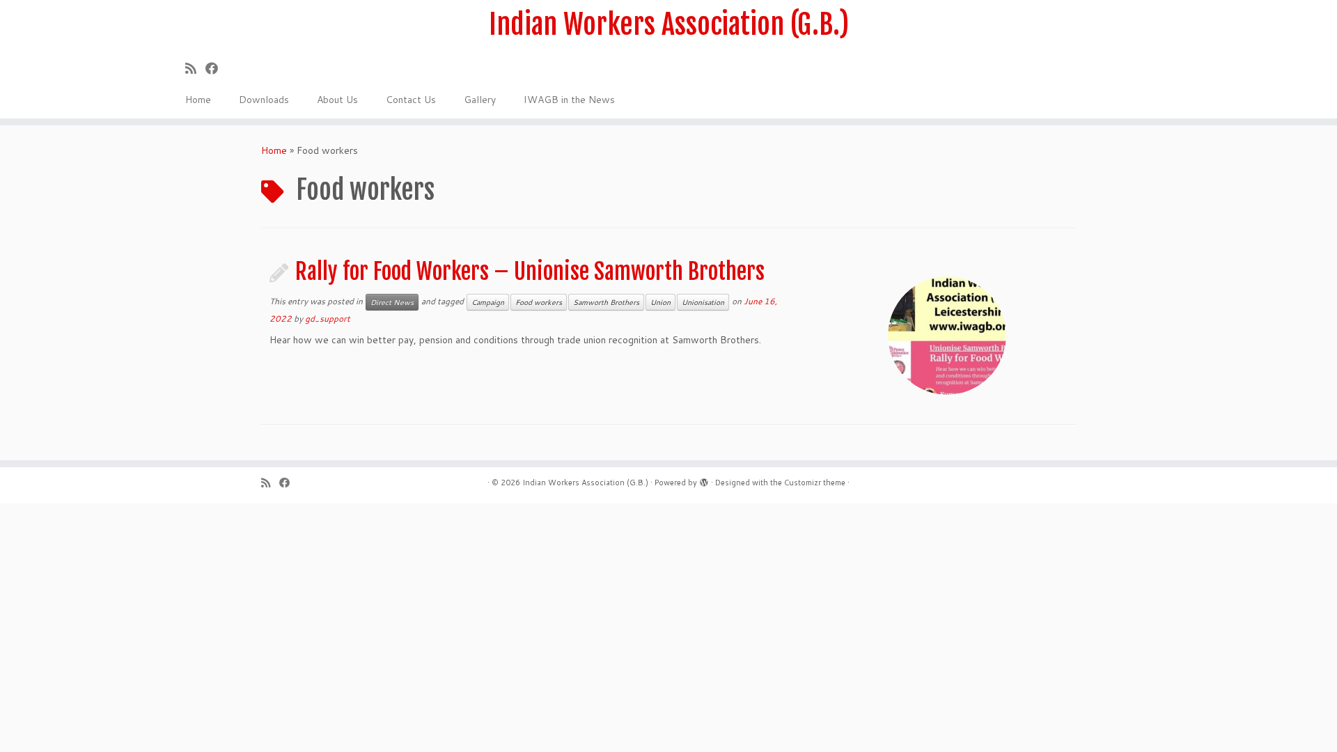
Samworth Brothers (606, 302)
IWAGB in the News (569, 100)
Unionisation (703, 302)
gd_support (327, 318)
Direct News (392, 302)
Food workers (538, 302)
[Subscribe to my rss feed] (195, 68)
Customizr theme (814, 482)
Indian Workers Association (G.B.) (669, 24)
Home (198, 100)
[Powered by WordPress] (704, 480)
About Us (337, 100)
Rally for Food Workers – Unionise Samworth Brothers (530, 271)
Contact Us (411, 100)
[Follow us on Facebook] (216, 68)
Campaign (487, 302)
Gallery (480, 100)
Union (660, 302)
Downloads (264, 100)
